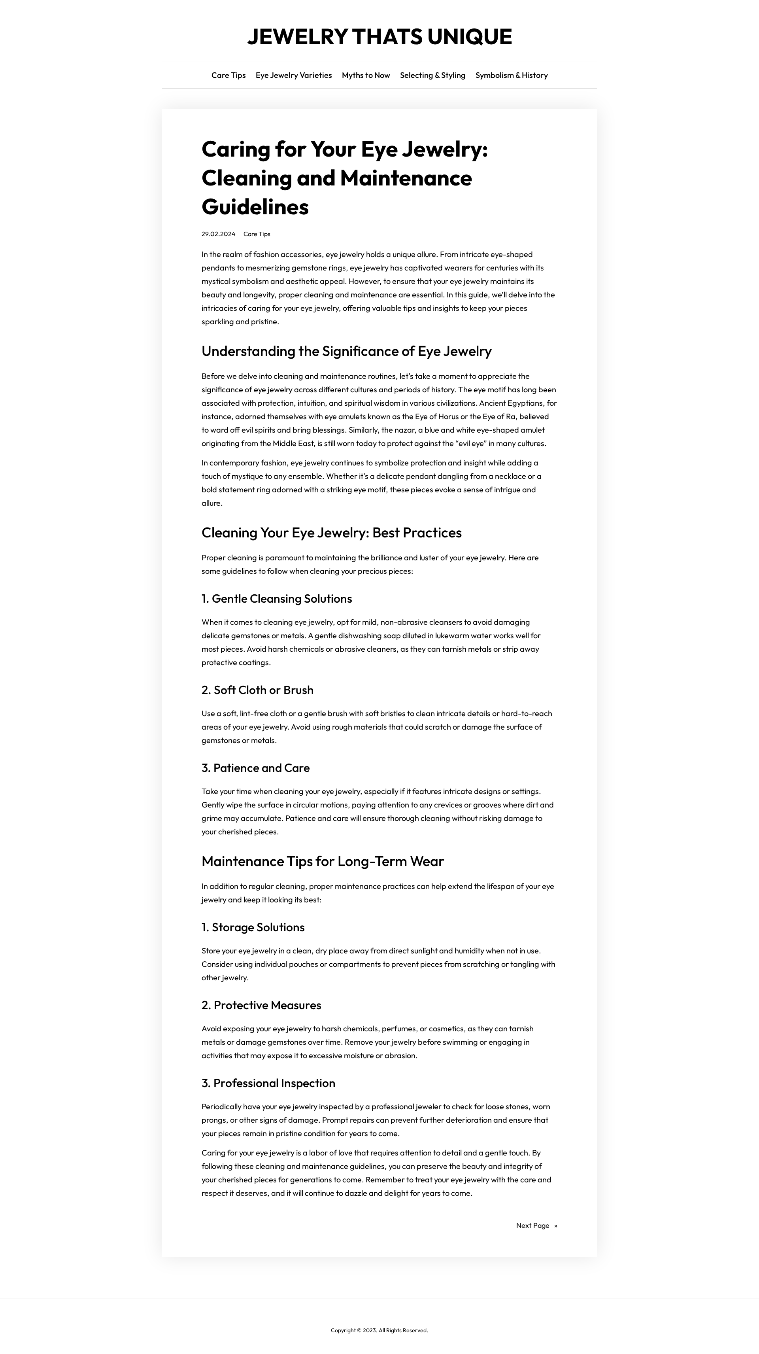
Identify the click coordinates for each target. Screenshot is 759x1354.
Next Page (536, 1225)
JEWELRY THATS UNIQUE (379, 36)
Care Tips (257, 234)
